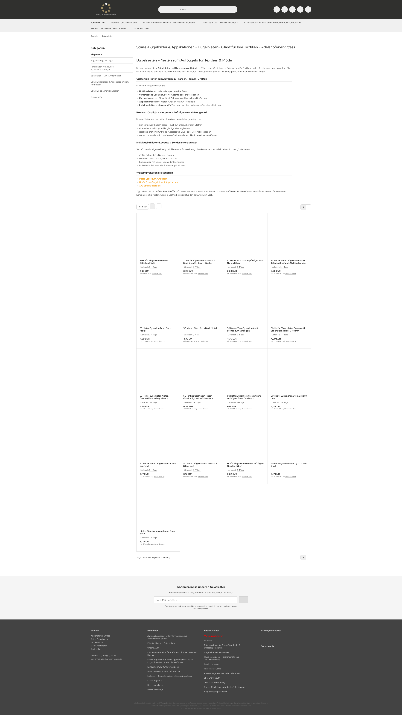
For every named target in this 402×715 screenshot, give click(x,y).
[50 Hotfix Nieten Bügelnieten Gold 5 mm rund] (158, 441)
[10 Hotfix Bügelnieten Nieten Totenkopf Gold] (158, 238)
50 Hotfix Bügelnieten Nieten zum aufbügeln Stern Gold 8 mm (244, 397)
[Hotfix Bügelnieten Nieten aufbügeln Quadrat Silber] (245, 441)
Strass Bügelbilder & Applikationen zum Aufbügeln (272, 22)
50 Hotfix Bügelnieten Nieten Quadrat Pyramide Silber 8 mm (198, 397)
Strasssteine (141, 28)
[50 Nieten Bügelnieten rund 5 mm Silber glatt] (202, 441)
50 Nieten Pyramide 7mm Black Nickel (155, 329)
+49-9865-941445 (107, 655)
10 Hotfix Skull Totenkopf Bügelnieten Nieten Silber (245, 261)
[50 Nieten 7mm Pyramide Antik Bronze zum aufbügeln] (245, 305)
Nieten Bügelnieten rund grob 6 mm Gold (288, 464)
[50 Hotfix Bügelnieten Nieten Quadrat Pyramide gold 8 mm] (158, 373)
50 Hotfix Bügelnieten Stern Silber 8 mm (289, 397)
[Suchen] (234, 9)
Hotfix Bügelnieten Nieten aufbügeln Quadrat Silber (245, 464)
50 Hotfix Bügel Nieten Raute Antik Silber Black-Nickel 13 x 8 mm (288, 329)
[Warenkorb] (300, 9)
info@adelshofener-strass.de (108, 659)
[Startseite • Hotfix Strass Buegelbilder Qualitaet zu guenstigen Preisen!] (106, 16)
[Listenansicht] (158, 206)
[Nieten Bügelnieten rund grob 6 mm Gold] (289, 441)
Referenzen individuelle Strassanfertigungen (169, 22)
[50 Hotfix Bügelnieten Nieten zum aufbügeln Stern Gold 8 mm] (245, 373)
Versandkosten (157, 273)
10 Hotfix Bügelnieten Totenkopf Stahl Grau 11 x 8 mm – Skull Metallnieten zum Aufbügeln (199, 261)
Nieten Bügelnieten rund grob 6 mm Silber (157, 532)
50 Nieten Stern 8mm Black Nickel (200, 328)
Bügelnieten (98, 22)
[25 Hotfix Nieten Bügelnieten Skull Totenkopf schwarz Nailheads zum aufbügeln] (289, 238)
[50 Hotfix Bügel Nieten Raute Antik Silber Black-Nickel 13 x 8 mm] (289, 305)
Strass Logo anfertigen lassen (108, 28)
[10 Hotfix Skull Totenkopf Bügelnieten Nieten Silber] (245, 238)
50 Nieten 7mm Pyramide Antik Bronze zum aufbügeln (242, 329)
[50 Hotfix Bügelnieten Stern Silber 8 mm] (289, 373)
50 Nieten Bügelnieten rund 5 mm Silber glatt (200, 464)
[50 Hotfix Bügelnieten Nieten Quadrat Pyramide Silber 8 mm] (202, 373)
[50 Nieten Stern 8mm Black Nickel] (202, 305)
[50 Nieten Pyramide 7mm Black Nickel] (158, 305)
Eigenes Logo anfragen (124, 22)
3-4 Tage (153, 267)
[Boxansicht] (152, 206)
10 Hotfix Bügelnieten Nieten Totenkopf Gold (154, 261)
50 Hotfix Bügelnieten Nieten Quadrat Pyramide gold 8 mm (154, 397)
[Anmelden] (284, 9)
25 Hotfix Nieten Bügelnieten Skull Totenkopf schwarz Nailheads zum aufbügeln (288, 261)
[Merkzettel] (292, 9)
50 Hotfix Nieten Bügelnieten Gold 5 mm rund (158, 464)
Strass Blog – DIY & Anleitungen (221, 22)
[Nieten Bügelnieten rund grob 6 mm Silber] (158, 508)
